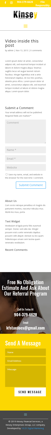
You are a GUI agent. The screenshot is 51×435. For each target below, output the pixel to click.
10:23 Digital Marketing (32, 428)
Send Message (30, 392)
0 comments (36, 50)
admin (10, 50)
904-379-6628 (25, 314)
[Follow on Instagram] (11, 2)
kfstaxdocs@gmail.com (25, 328)
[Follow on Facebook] (5, 2)
